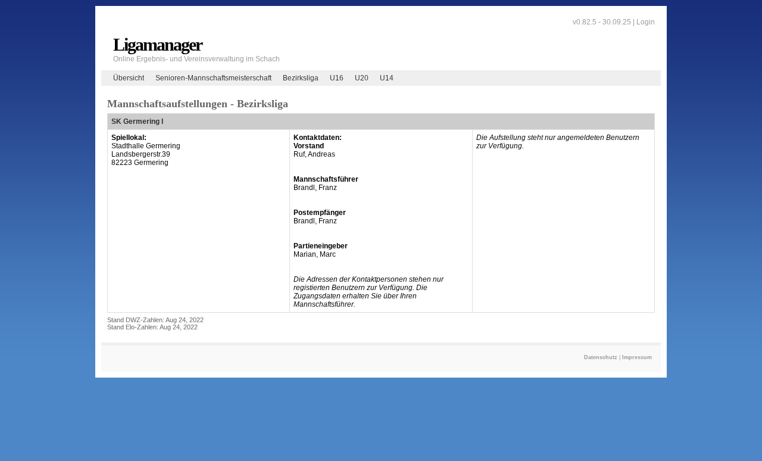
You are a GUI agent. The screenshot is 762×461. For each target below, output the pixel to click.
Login (645, 22)
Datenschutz (600, 357)
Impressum (637, 357)
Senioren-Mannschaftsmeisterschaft (213, 78)
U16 (336, 78)
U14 (387, 78)
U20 (361, 78)
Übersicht (128, 78)
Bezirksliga (300, 78)
